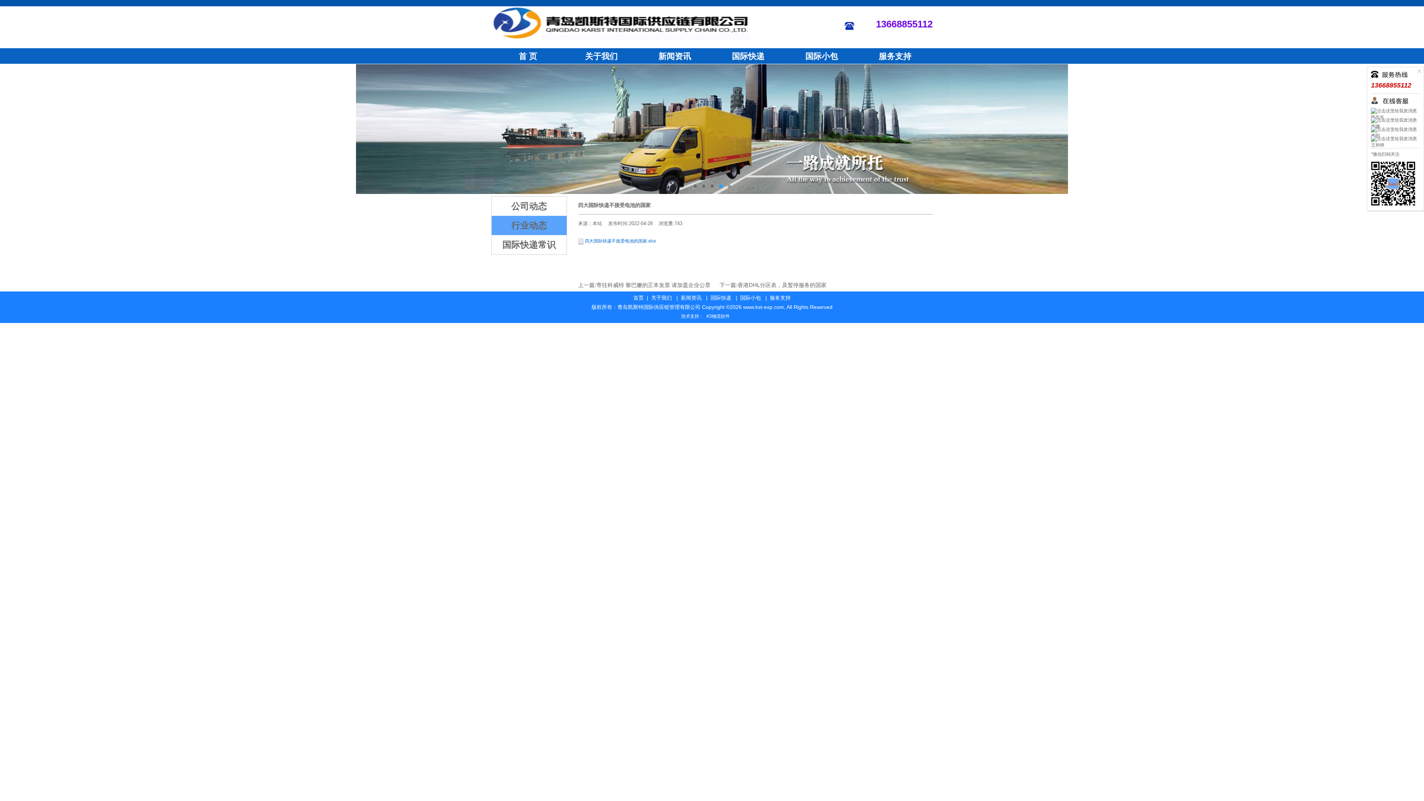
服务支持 (895, 56)
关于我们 (601, 56)
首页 (638, 298)
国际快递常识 (529, 245)
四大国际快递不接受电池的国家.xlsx (620, 241)
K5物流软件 (718, 316)
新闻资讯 (675, 56)
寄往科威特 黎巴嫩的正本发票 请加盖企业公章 (653, 285)
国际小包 (821, 56)
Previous (13, 129)
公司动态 (529, 206)
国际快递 (748, 56)
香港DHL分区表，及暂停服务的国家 (782, 285)
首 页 (528, 56)
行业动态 (529, 225)
